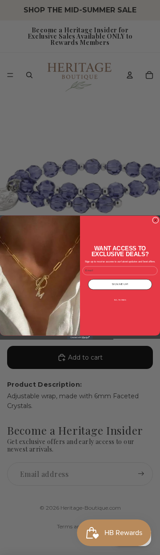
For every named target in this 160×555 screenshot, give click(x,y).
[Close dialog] (155, 220)
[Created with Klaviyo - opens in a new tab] (80, 338)
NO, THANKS (120, 299)
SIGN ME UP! (120, 284)
